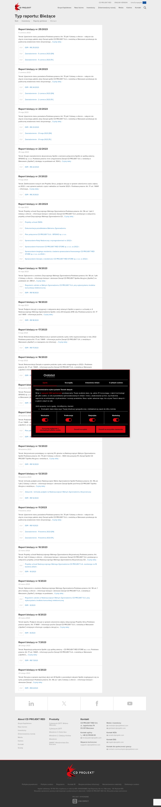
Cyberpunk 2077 (55, 729)
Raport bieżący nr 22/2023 (33, 149)
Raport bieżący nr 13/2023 (32, 446)
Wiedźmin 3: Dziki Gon (58, 732)
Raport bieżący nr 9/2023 (32, 581)
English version (121, 2)
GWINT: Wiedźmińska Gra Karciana (59, 743)
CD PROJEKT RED (105, 2)
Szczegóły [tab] (69, 383)
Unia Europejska (136, 2)
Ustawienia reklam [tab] (92, 383)
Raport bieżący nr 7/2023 (32, 642)
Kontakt (138, 8)
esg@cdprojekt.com (116, 742)
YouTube (130, 703)
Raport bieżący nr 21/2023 (32, 176)
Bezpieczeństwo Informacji (89, 784)
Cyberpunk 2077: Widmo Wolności (58, 724)
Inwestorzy (91, 8)
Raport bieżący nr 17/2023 (32, 330)
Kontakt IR (71, 784)
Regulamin (60, 784)
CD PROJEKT (23, 7)
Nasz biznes (79, 8)
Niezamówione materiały (111, 784)
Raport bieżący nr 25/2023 (33, 29)
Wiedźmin (53, 739)
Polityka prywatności (30, 784)
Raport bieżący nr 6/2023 (32, 670)
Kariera (129, 8)
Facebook (97, 703)
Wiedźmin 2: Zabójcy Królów (60, 736)
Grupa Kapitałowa (64, 8)
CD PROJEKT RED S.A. (89, 723)
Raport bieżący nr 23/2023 (33, 109)
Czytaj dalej (56, 42)
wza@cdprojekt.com (116, 735)
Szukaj (145, 7)
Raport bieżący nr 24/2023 (33, 69)
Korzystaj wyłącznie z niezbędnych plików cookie (50, 429)
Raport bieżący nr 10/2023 (32, 547)
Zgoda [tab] (45, 383)
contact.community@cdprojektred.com (123, 749)
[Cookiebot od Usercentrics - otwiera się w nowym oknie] (45, 375)
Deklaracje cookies (132, 784)
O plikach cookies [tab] (116, 383)
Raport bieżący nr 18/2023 (32, 302)
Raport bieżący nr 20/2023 (33, 204)
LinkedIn (31, 703)
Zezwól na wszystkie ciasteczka (111, 429)
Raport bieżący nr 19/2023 (32, 268)
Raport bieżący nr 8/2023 (32, 615)
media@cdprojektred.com (118, 725)
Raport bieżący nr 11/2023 (32, 507)
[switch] (68, 420)
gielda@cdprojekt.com (117, 728)
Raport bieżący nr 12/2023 (32, 474)
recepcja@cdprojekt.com (91, 738)
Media (121, 8)
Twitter (64, 703)
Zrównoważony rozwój (106, 8)
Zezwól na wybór (80, 429)
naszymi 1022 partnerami (51, 393)
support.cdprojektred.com (90, 745)
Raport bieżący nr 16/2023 (32, 357)
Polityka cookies (47, 784)
